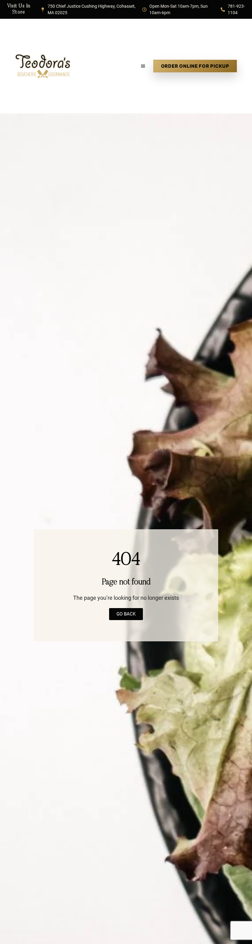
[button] (143, 66)
